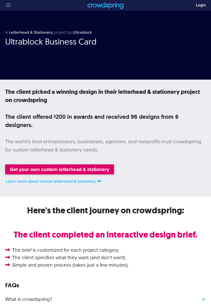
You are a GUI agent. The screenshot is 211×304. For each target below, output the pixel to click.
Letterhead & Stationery (31, 32)
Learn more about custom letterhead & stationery (51, 181)
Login (201, 5)
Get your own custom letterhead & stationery (59, 169)
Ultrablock (82, 32)
